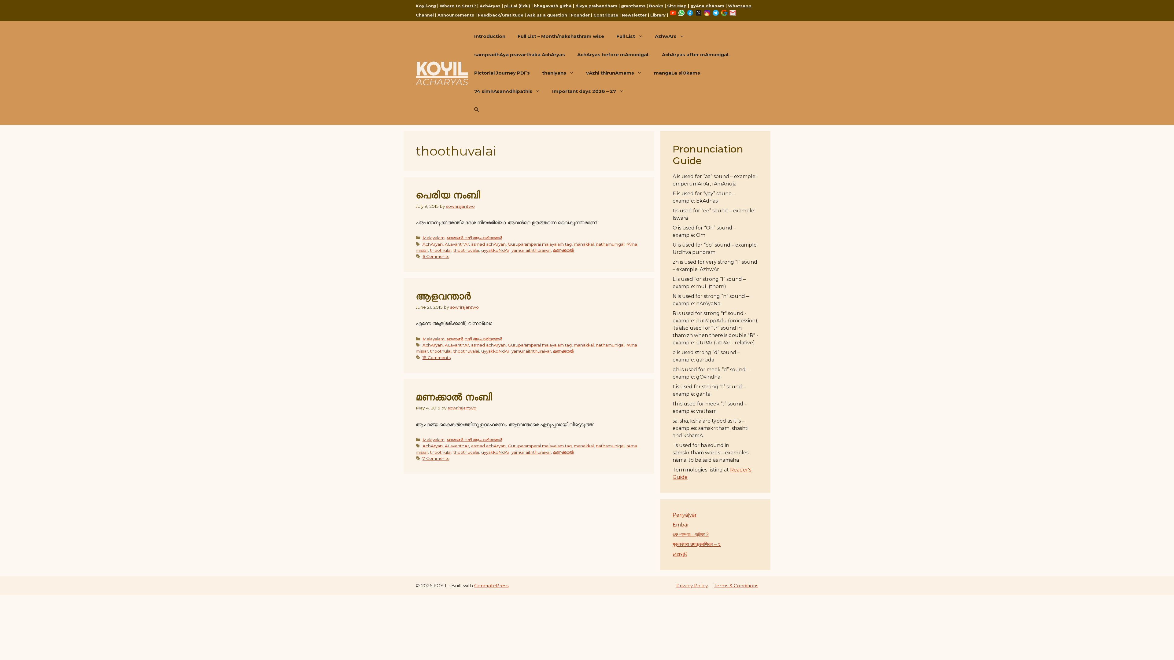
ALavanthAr (457, 244)
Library (658, 15)
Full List (625, 36)
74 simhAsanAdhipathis (503, 91)
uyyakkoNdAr (495, 250)
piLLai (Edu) (517, 5)
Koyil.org (426, 5)
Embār (681, 525)
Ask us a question (547, 15)
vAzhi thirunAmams (610, 73)
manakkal (584, 244)
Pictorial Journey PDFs (502, 73)
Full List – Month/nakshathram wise (561, 36)
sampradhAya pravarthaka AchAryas (519, 54)
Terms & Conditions (736, 585)
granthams (633, 5)
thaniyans (554, 73)
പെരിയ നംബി (448, 195)
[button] (476, 110)
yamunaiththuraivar (531, 250)
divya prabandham (596, 5)
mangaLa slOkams (677, 73)
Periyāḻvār (685, 515)
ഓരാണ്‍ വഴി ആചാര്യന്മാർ (474, 237)
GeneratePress (491, 585)
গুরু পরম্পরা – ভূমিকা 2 (691, 534)
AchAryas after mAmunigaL (696, 54)
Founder (580, 15)
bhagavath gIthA (553, 5)
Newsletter (634, 15)
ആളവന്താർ (443, 296)
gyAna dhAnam (707, 5)
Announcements (455, 15)
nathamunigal (610, 244)
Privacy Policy (692, 585)
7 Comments (436, 458)
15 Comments (437, 357)
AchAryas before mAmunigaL (613, 54)
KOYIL (442, 68)
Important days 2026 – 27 (584, 91)
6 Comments (436, 256)
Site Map (677, 5)
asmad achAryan (488, 244)
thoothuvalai (466, 250)
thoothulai (440, 250)
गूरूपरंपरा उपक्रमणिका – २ (697, 544)
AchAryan (433, 244)
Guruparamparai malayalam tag (540, 244)
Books (656, 5)
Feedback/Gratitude (500, 15)
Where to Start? (458, 5)
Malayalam (434, 237)
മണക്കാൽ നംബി (454, 397)
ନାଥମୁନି (680, 554)
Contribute (605, 15)
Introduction (489, 36)
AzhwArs (666, 36)
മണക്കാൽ (563, 250)
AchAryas (490, 5)
